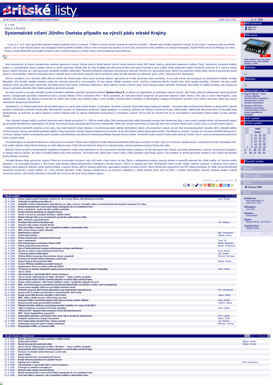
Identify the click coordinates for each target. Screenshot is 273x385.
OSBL (248, 182)
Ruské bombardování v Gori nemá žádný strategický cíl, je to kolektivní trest (55, 207)
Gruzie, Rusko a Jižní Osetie (19, 336)
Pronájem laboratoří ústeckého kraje (35, 222)
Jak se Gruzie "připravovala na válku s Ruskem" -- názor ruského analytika (54, 277)
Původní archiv (254, 161)
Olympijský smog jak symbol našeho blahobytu (41, 323)
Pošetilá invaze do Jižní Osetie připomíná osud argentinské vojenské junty (54, 290)
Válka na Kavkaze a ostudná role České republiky (42, 308)
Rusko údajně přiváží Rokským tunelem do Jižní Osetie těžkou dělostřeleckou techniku (61, 199)
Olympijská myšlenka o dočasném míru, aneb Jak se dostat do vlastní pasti (55, 316)
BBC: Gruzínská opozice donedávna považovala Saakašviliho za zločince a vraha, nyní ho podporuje (67, 285)
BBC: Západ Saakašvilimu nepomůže (36, 313)
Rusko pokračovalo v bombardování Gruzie (39, 238)
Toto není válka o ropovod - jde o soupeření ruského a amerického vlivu (53, 227)
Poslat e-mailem (226, 180)
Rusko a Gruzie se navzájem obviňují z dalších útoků (44, 214)
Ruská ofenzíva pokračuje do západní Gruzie (40, 212)
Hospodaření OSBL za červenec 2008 (36, 326)
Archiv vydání (253, 123)
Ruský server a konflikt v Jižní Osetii (42, 295)
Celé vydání (252, 118)
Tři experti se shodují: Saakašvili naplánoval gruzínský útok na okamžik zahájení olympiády (63, 269)
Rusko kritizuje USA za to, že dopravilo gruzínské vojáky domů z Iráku (52, 217)
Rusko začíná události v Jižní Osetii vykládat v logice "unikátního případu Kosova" (58, 282)
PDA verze (251, 35)
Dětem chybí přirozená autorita (33, 246)
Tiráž (248, 192)
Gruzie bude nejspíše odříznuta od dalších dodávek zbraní (46, 287)
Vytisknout (208, 180)
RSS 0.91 (252, 27)
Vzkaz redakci (253, 175)
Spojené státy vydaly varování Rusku (36, 225)
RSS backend (253, 23)
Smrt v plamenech (27, 240)
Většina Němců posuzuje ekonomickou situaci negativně (46, 256)
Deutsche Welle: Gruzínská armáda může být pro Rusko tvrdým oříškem (53, 300)
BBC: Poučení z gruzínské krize (33, 220)
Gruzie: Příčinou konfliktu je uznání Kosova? (40, 264)
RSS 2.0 (251, 29)
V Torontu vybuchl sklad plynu (33, 253)
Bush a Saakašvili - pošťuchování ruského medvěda (43, 209)
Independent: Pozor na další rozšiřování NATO (41, 266)
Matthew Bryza (114, 92)
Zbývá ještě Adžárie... (28, 235)
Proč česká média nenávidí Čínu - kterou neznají (41, 321)
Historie (263, 336)
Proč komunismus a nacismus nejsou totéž (39, 243)
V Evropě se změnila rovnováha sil (35, 201)
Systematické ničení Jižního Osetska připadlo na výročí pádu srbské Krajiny (55, 279)
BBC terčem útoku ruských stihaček (35, 230)
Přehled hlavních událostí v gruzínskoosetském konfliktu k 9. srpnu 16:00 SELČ (57, 305)
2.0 (249, 336)
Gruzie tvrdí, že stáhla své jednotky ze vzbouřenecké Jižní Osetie (50, 292)
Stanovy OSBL (255, 187)
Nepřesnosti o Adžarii (28, 233)
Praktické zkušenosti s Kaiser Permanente (38, 318)
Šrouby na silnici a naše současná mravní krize (41, 251)
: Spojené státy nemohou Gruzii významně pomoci (49, 310)
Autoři (248, 168)
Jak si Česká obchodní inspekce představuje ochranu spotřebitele (50, 248)
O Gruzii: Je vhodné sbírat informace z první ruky (42, 259)
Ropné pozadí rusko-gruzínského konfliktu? (40, 303)
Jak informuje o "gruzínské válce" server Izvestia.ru (43, 274)
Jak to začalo (24, 272)
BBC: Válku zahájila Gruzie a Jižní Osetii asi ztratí (42, 297)
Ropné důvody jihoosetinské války (35, 261)
